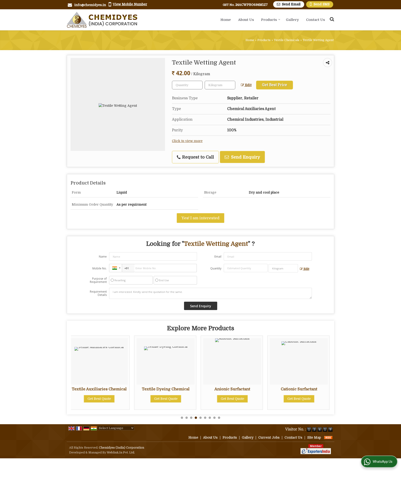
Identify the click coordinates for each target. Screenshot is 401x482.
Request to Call (197, 157)
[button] (130, 4)
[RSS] (328, 437)
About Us (246, 20)
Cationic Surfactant (237, 389)
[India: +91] (115, 268)
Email (217, 257)
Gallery (292, 20)
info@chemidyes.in (90, 5)
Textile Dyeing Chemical (104, 389)
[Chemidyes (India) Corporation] (102, 20)
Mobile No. (99, 268)
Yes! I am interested (200, 218)
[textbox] (220, 85)
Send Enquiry (245, 157)
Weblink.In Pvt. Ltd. (121, 452)
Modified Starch (303, 389)
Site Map (314, 437)
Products (269, 20)
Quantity (215, 268)
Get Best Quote (104, 399)
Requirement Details (98, 293)
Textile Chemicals (286, 40)
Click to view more (187, 141)
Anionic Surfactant (170, 389)
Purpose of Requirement (98, 280)
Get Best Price (274, 85)
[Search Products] (331, 19)
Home (225, 20)
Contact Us (315, 20)
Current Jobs (269, 437)
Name (103, 257)
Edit (248, 85)
